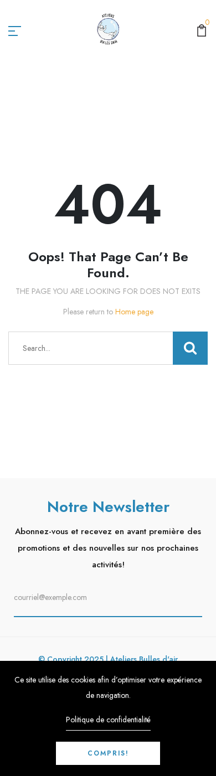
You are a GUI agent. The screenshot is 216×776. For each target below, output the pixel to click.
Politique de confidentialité (108, 719)
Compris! (108, 753)
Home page (134, 311)
